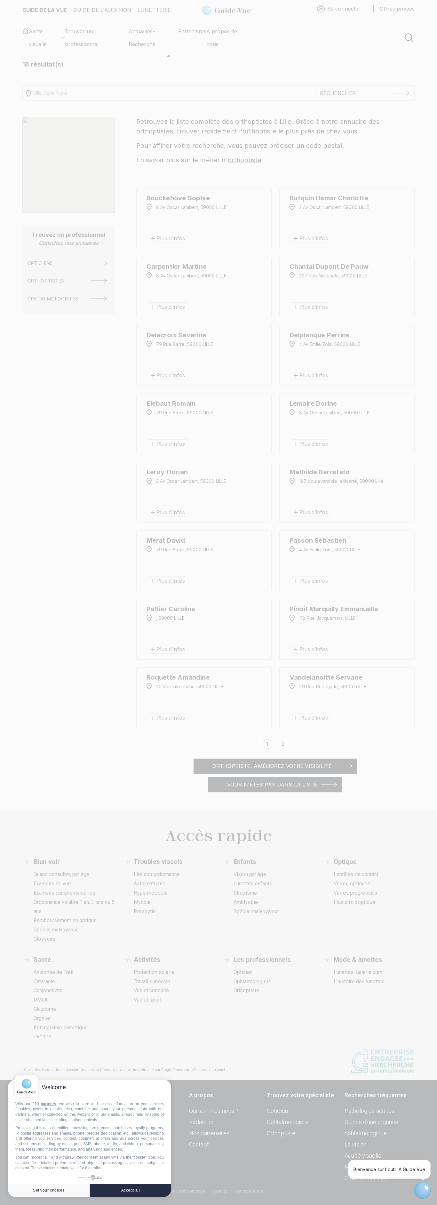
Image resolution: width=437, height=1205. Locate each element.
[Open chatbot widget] (422, 1190)
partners (48, 1104)
